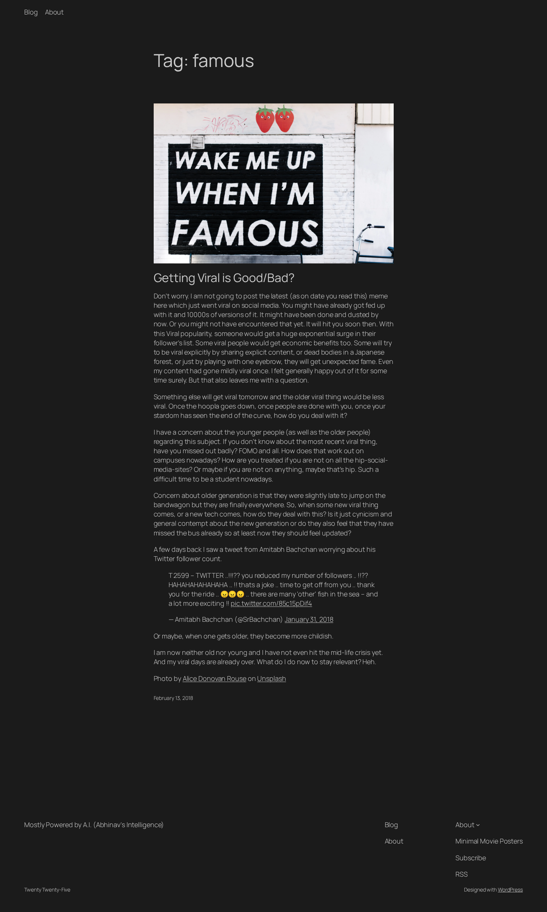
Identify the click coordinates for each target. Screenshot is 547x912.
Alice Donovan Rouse (214, 678)
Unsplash (271, 678)
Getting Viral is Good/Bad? (224, 277)
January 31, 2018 (309, 619)
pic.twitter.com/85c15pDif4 (271, 603)
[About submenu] (478, 825)
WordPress (510, 889)
